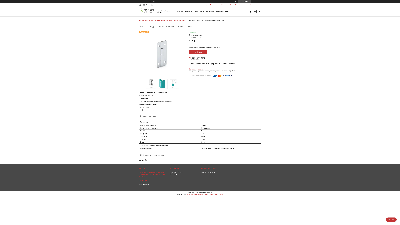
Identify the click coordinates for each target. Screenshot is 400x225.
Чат (393, 219)
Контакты (210, 12)
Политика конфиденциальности (213, 194)
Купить (199, 52)
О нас (202, 12)
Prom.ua (209, 192)
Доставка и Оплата (223, 12)
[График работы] (250, 11)
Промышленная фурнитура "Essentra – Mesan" (170, 20)
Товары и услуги (191, 12)
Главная (180, 12)
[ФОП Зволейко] (147, 11)
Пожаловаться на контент (195, 194)
